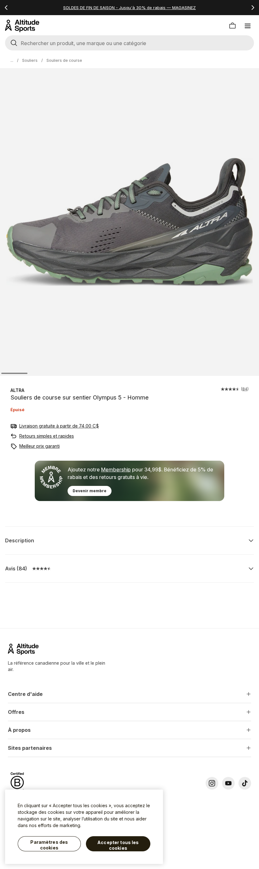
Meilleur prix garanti (39, 446)
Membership (116, 469)
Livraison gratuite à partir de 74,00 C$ (59, 426)
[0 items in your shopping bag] (232, 26)
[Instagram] (212, 783)
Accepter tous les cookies (118, 845)
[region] (84, 827)
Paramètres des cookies (49, 844)
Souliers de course (64, 60)
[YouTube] (228, 783)
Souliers (30, 60)
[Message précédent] (6, 7)
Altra (17, 390)
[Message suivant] (252, 7)
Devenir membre (89, 490)
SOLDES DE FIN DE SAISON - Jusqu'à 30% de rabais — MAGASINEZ (129, 7)
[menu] (247, 26)
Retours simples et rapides (46, 436)
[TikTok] (244, 783)
